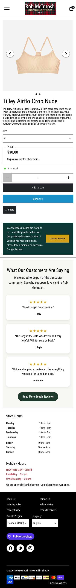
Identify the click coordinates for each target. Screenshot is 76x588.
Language (37, 516)
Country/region (14, 516)
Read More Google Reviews (38, 396)
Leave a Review (57, 238)
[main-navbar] (7, 8)
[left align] (10, 54)
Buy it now (38, 198)
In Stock (13, 168)
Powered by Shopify (39, 570)
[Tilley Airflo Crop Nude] (38, 55)
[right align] (66, 54)
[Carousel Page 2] (39, 94)
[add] (68, 177)
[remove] (7, 177)
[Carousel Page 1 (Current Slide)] (36, 94)
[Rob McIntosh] (40, 8)
